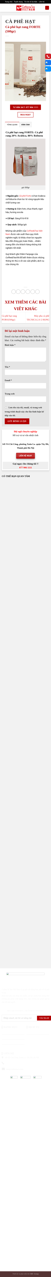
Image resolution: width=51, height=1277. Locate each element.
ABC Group (34, 1274)
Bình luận (10, 345)
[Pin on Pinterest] (32, 291)
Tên (7, 367)
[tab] (12, 124)
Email (8, 380)
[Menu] (3, 8)
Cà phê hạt (20, 21)
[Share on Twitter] (23, 291)
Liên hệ (41, 2)
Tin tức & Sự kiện (30, 2)
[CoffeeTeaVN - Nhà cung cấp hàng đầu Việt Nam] (25, 8)
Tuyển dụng (18, 2)
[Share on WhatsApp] (13, 291)
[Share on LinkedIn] (37, 291)
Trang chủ (8, 2)
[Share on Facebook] (18, 291)
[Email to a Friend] (28, 291)
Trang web (10, 394)
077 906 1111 (25, 467)
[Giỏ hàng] (47, 8)
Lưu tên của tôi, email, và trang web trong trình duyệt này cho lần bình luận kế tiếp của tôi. (24, 411)
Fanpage (30, 254)
